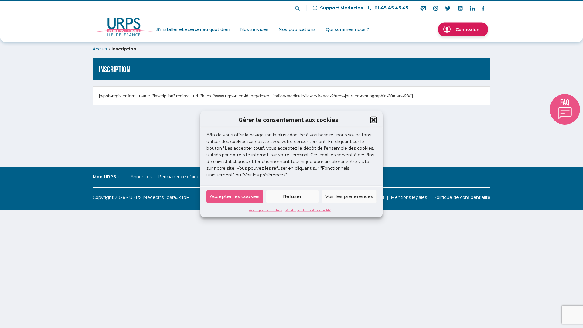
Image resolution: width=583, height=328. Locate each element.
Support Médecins (341, 8)
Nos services (254, 29)
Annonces (141, 176)
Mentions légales (409, 197)
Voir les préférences (349, 196)
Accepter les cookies (235, 196)
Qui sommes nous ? (347, 29)
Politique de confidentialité (308, 209)
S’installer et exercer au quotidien (193, 29)
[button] (373, 120)
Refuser (292, 196)
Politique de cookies (265, 209)
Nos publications (297, 29)
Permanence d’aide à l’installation (193, 176)
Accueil (100, 49)
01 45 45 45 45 (390, 8)
